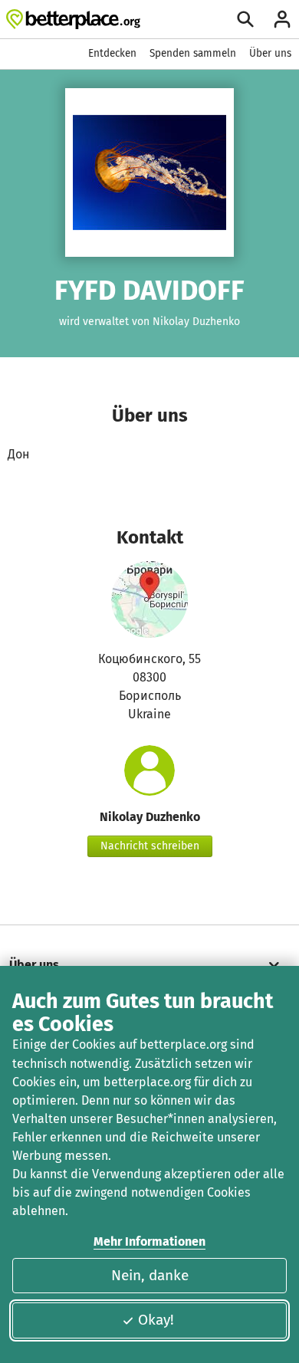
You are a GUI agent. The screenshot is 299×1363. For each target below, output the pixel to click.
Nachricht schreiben (149, 845)
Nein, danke (150, 1275)
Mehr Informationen (149, 1241)
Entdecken (112, 53)
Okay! (156, 1320)
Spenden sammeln (193, 53)
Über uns (270, 53)
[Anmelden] (282, 19)
